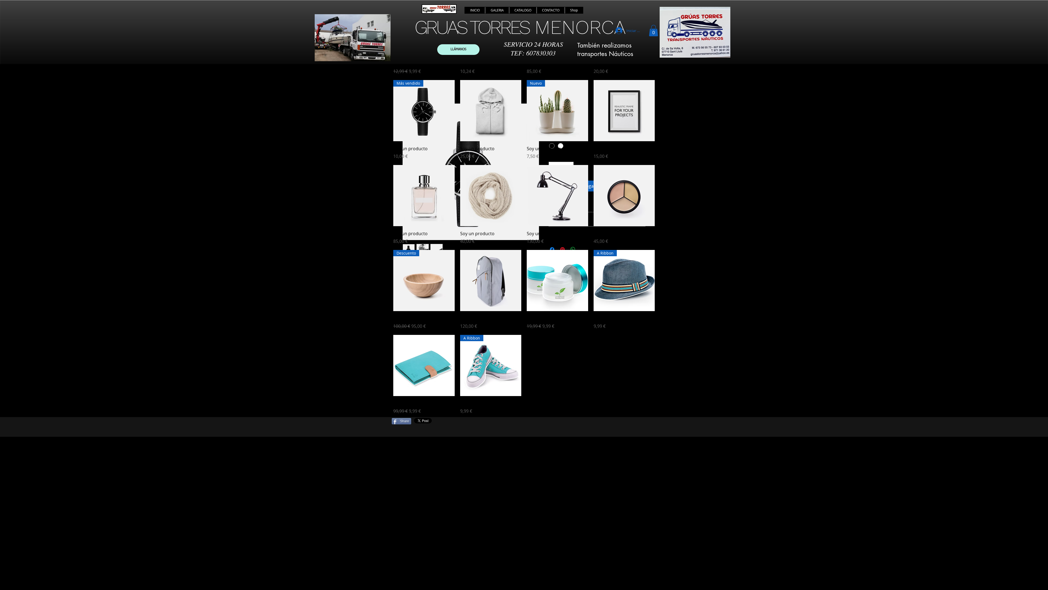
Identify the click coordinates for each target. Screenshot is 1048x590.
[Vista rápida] (491, 110)
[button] (653, 30)
